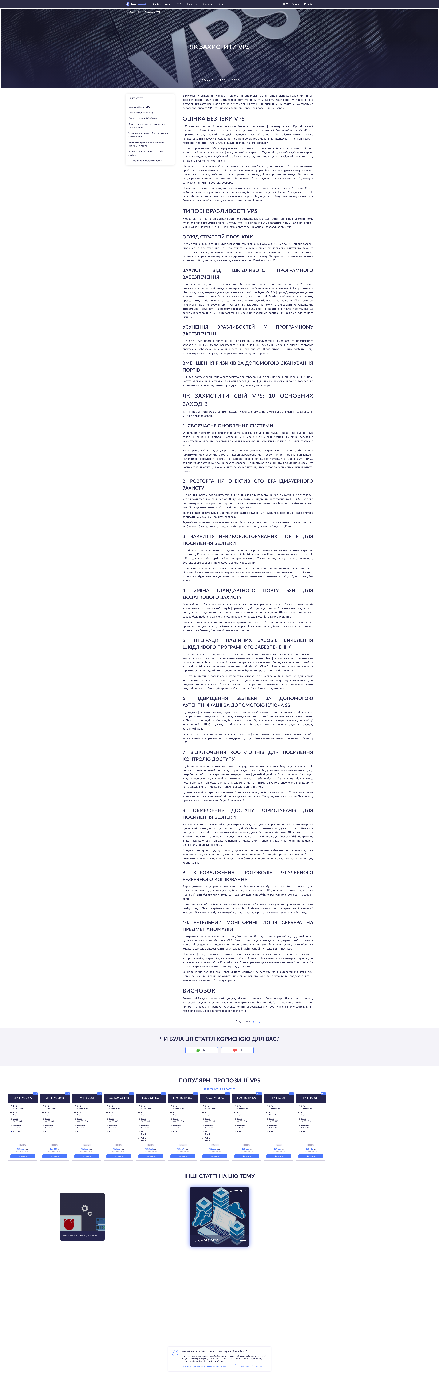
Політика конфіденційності (193, 1367)
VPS (179, 4)
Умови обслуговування (216, 1367)
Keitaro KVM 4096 (150, 1098)
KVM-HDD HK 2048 (246, 1098)
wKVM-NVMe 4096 (22, 1098)
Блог (220, 4)
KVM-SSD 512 (278, 1098)
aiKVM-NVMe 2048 (55, 1098)
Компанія (207, 4)
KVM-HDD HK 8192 (182, 1098)
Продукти (192, 4)
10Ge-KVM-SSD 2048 (119, 1098)
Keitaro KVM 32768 (215, 1098)
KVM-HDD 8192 (86, 1098)
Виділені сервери (162, 4)
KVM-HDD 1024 (311, 1098)
